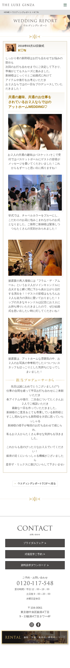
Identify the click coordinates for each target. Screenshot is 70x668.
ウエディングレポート (22, 12)
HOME (7, 12)
